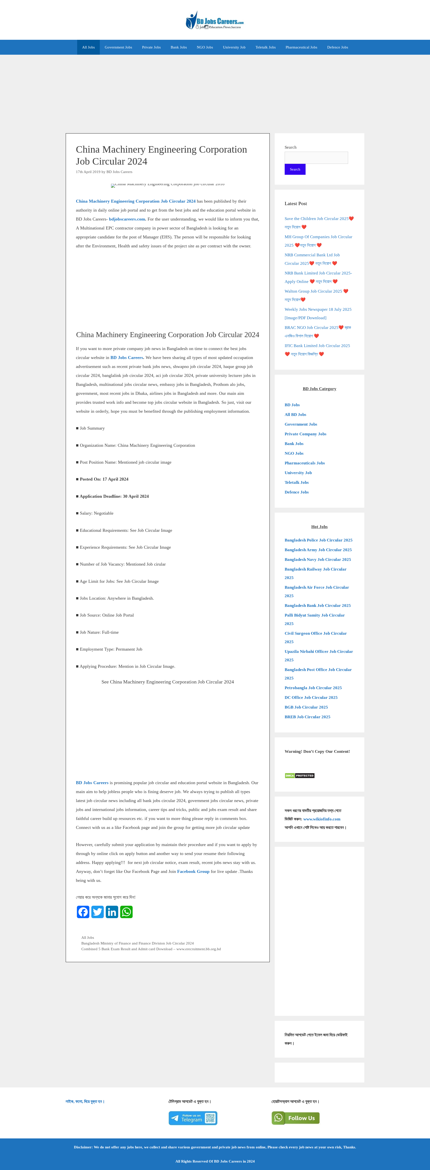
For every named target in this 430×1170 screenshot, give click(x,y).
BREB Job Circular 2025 (307, 717)
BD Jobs (292, 405)
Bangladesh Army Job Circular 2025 (318, 549)
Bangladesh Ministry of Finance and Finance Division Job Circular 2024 (137, 943)
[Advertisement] (215, 91)
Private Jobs (151, 47)
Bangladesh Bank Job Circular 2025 (318, 605)
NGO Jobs (205, 47)
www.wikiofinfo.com (321, 819)
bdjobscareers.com (127, 219)
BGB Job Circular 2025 (306, 707)
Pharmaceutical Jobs (301, 47)
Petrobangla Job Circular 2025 (313, 687)
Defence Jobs (337, 47)
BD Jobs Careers (126, 357)
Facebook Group (193, 871)
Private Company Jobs (305, 434)
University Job (234, 47)
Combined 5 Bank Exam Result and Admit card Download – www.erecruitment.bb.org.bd (151, 949)
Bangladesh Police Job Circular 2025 (319, 540)
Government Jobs (118, 47)
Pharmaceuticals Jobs (305, 463)
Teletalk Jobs (266, 47)
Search (291, 147)
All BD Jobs (295, 414)
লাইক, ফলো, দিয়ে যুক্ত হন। (85, 1101)
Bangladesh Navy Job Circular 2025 (318, 559)
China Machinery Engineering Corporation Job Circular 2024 (136, 201)
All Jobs (88, 47)
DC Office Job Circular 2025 (311, 697)
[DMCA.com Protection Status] (300, 777)
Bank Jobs (179, 47)
